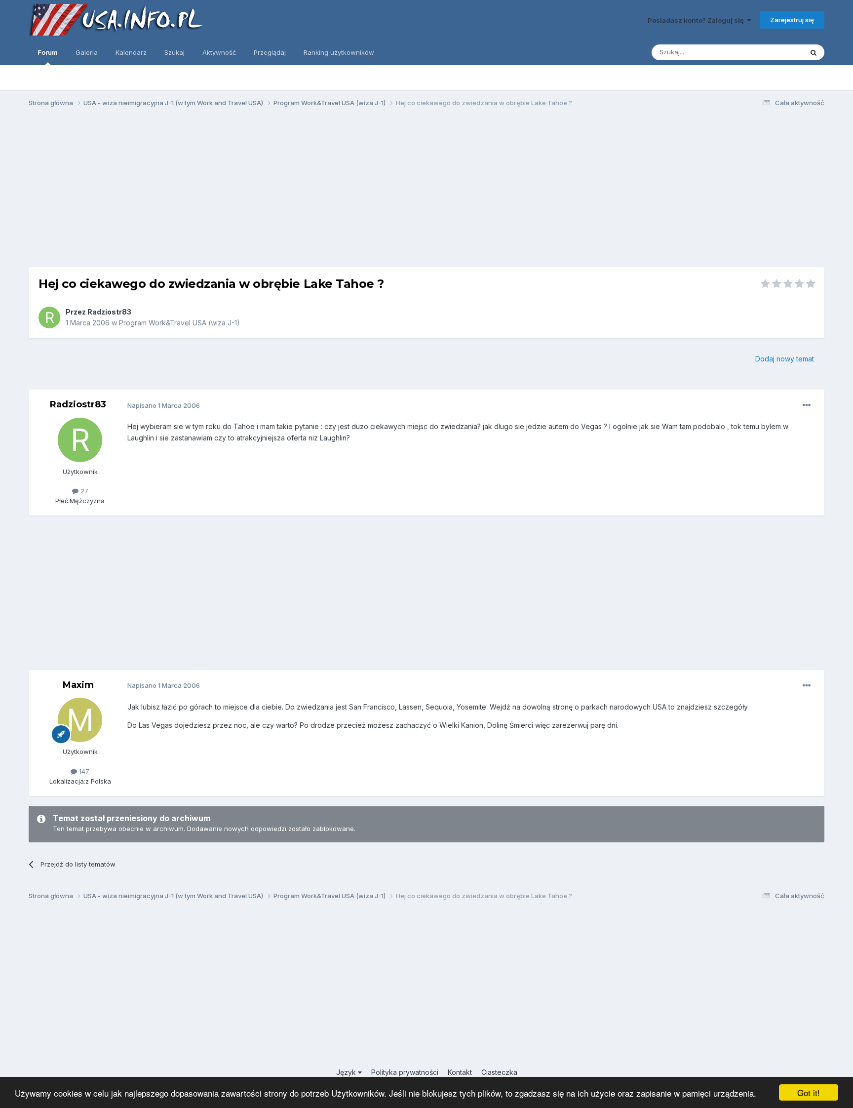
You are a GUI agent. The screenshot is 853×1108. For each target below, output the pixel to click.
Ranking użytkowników (339, 52)
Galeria (87, 52)
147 (83, 771)
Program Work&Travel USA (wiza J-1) (179, 322)
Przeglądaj (270, 52)
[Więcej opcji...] (806, 405)
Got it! (808, 1092)
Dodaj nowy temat (784, 359)
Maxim (78, 684)
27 (83, 491)
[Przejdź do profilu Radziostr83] (49, 317)
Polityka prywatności (404, 1072)
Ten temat (774, 52)
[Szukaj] (813, 52)
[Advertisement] (426, 191)
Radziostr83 (109, 312)
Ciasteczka (499, 1072)
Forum (48, 52)
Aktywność (219, 52)
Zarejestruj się (792, 20)
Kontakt (460, 1072)
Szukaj (174, 52)
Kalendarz (131, 52)
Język (347, 1072)
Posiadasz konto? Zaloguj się (697, 20)
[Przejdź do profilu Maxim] (80, 720)
